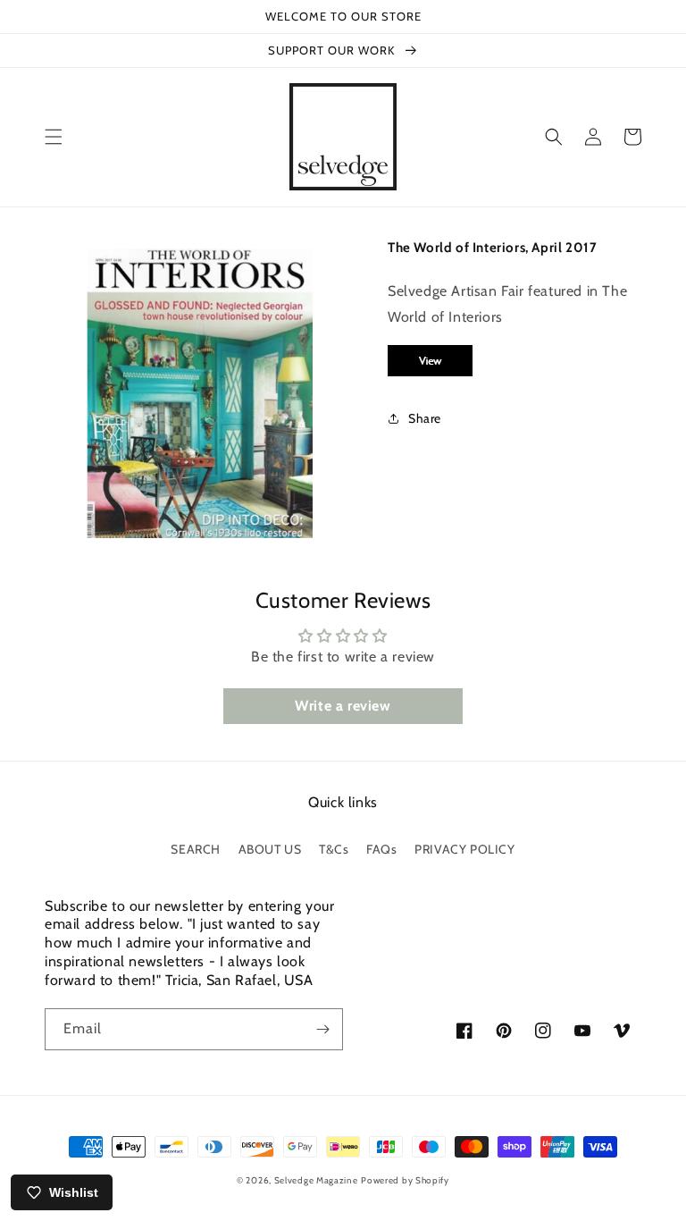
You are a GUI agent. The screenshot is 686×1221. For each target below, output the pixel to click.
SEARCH (196, 849)
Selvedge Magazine (316, 1180)
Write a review (342, 705)
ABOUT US (270, 849)
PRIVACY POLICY (464, 849)
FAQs (381, 849)
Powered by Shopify (405, 1180)
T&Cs (333, 849)
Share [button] (424, 418)
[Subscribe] (322, 1029)
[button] (53, 136)
